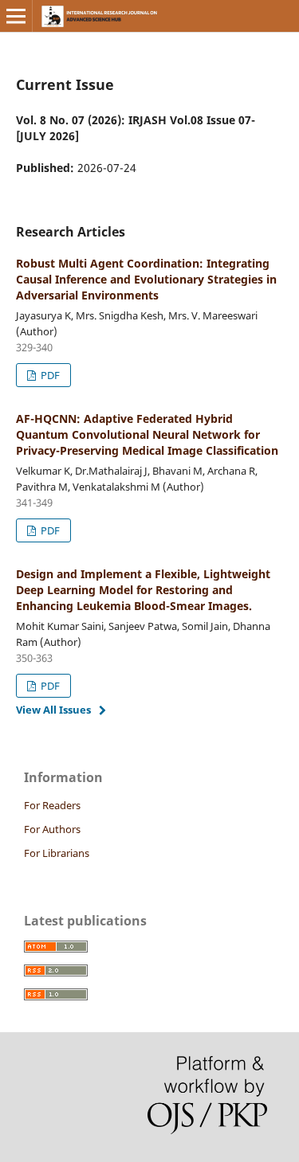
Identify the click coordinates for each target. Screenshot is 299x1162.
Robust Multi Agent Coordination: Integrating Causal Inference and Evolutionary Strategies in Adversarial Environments (146, 279)
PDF (49, 375)
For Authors (52, 829)
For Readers (52, 805)
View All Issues (53, 709)
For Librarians (56, 853)
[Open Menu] (16, 16)
